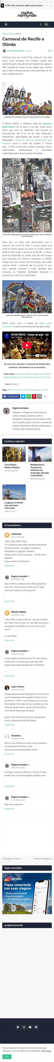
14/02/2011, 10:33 (17, 537)
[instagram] (24, 1027)
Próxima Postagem (41, 859)
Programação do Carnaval (16, 377)
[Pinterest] (34, 396)
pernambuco (36, 390)
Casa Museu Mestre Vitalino (12, 466)
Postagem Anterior (12, 859)
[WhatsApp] (28, 396)
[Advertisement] (27, 986)
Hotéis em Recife (41, 374)
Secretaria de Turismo (40, 377)
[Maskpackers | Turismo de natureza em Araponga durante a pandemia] (40, 454)
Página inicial (8, 34)
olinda (26, 390)
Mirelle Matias (18, 612)
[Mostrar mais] (45, 396)
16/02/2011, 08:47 (18, 738)
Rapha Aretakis (21, 408)
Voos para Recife (24, 374)
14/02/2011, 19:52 (17, 690)
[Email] (39, 396)
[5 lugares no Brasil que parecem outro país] (14, 492)
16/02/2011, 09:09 (18, 768)
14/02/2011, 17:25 (17, 654)
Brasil (18, 34)
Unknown (16, 534)
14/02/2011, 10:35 (17, 579)
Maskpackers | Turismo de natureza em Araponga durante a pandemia (39, 470)
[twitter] (18, 1027)
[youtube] (30, 1027)
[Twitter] (23, 396)
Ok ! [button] (7, 1057)
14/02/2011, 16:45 (17, 615)
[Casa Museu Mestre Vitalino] (14, 454)
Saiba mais (46, 1051)
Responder (9, 565)
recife (45, 390)
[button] (47, 5)
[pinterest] (36, 1027)
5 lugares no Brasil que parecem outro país (14, 505)
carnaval (18, 390)
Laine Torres (17, 686)
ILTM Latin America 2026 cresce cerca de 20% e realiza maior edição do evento (24, 6)
